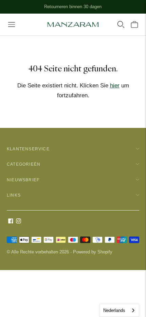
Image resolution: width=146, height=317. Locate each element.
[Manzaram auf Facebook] (10, 221)
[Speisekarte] (11, 24)
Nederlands (114, 310)
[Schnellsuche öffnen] (121, 24)
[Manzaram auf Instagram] (18, 221)
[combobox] (119, 310)
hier (115, 85)
